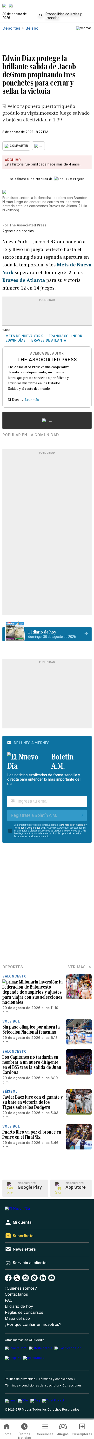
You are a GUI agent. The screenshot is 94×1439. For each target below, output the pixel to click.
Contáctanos (16, 1294)
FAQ (9, 1300)
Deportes (11, 28)
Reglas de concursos (24, 1312)
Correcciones (72, 1385)
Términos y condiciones (56, 1379)
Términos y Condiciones (27, 827)
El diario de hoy (19, 1306)
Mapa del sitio (17, 1318)
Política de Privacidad (73, 825)
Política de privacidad (20, 1379)
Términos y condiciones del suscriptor (32, 1385)
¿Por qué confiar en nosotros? (33, 1324)
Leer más (32, 399)
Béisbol (33, 28)
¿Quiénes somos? (21, 1288)
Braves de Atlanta (23, 280)
